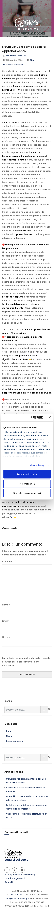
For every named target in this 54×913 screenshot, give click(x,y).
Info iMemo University (15, 55)
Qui (11, 517)
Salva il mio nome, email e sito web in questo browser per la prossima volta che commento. (26, 662)
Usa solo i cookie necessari (27, 493)
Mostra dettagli (37, 465)
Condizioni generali (14, 878)
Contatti (8, 882)
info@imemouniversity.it (17, 898)
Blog (32, 60)
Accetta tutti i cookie (27, 474)
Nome (6, 604)
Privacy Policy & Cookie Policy (19, 874)
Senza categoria (14, 741)
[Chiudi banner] (50, 417)
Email (5, 621)
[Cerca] (44, 709)
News (9, 736)
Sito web (6, 637)
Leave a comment (14, 64)
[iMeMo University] (27, 24)
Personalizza (25, 483)
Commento (9, 561)
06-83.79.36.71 (17, 894)
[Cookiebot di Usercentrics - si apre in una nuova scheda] (32, 417)
